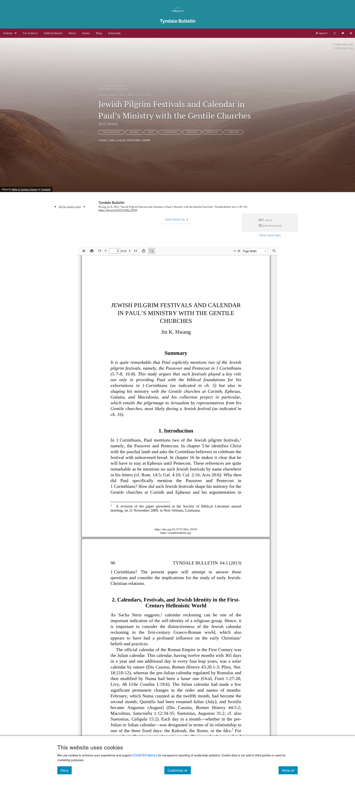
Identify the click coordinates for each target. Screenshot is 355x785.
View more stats (270, 235)
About (72, 33)
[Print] (92, 251)
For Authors (30, 33)
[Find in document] (274, 251)
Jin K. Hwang (108, 124)
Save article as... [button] (176, 219)
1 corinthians (170, 132)
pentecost (212, 132)
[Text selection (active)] (151, 251)
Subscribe (114, 33)
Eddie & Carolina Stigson (24, 189)
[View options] (83, 251)
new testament (111, 132)
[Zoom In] (238, 250)
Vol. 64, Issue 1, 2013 (111, 95)
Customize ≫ (179, 770)
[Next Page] (129, 250)
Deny (66, 770)
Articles (8, 33)
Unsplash (46, 189)
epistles (134, 132)
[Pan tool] (143, 251)
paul (150, 132)
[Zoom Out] (234, 250)
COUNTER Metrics (145, 755)
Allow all (290, 770)
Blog (99, 33)
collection (233, 132)
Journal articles (112, 86)
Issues (86, 33)
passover (192, 132)
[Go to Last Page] (135, 250)
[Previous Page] (105, 250)
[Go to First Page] (99, 250)
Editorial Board (53, 33)
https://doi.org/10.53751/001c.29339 (124, 140)
